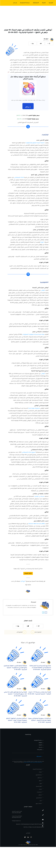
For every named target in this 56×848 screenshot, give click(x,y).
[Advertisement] (28, 16)
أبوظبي (43, 290)
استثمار (40, 795)
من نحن (40, 747)
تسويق (40, 780)
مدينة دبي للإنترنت (39, 496)
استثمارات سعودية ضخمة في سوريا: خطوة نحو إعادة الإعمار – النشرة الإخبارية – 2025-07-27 (39, 720)
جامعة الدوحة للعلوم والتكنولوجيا (35, 143)
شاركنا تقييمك (28, 573)
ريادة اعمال (40, 777)
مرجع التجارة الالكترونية (37, 769)
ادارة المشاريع (39, 797)
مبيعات (40, 772)
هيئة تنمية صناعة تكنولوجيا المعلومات (33, 334)
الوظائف (40, 742)
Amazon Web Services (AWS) (37, 523)
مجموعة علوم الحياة (34, 408)
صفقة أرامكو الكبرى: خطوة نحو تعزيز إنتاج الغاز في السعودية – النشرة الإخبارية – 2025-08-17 (15, 667)
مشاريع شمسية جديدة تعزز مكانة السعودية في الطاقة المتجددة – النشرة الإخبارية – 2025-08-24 (40, 667)
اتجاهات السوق (39, 803)
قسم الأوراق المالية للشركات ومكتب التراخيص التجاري (33, 762)
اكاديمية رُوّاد (38, 756)
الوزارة (42, 242)
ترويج (41, 783)
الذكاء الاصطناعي (19, 177)
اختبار (41, 800)
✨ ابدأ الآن (28, 107)
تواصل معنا (39, 749)
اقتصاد (40, 789)
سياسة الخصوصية (38, 740)
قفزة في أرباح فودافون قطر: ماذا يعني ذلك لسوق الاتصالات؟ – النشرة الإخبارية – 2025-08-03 (15, 694)
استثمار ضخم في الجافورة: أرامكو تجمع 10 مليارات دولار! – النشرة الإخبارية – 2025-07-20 (16, 720)
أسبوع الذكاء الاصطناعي (29, 452)
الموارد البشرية (39, 786)
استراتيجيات (39, 792)
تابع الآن (23, 581)
